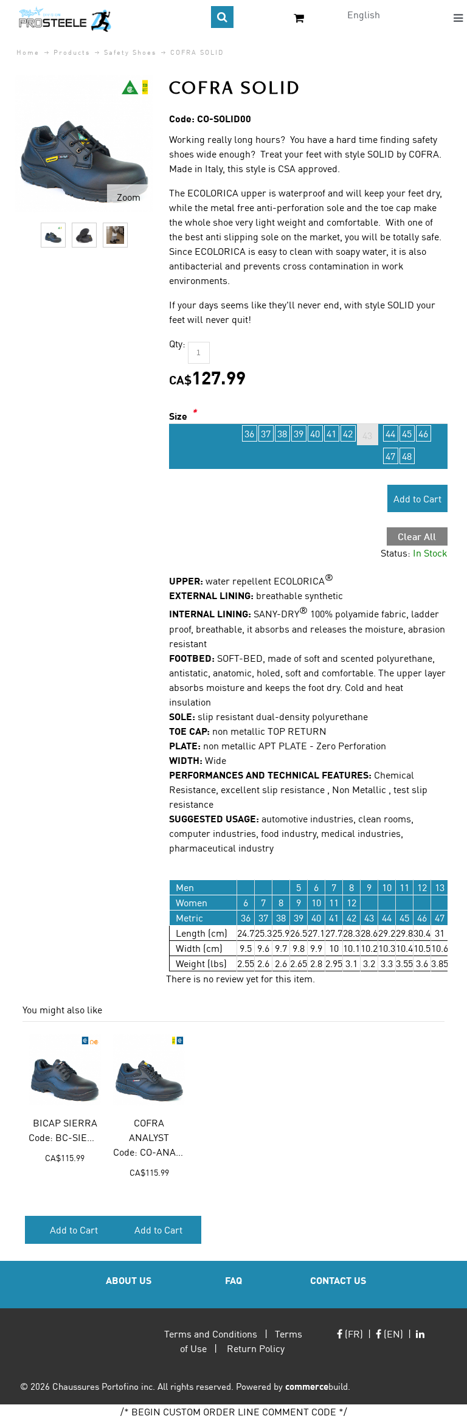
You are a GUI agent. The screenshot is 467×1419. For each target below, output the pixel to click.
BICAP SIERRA (65, 1122)
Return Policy (256, 1348)
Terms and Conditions (210, 1333)
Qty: (177, 343)
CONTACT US (338, 1280)
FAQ (233, 1280)
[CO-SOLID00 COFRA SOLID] (53, 235)
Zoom (128, 196)
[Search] (222, 17)
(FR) (352, 1333)
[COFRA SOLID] (84, 81)
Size (178, 415)
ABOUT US (128, 1280)
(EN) (392, 1333)
